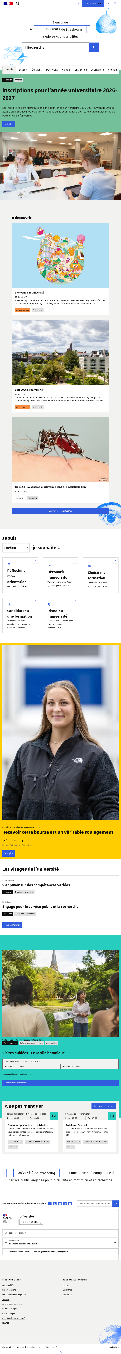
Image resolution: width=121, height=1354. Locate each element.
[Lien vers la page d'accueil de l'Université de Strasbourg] (17, 3)
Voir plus (9, 124)
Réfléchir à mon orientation (17, 576)
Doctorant (52, 69)
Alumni (66, 69)
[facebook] (50, 1203)
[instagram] (55, 1203)
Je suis (9, 538)
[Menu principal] (115, 3)
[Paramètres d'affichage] (78, 3)
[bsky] (70, 1203)
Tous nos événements (104, 1106)
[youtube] (60, 1203)
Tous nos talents (12, 924)
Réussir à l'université (57, 613)
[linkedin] (65, 1203)
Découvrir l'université (57, 574)
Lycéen (23, 69)
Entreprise (81, 69)
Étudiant (36, 69)
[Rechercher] (115, 1203)
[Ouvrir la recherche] (107, 3)
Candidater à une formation (19, 613)
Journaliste (97, 69)
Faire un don (90, 3)
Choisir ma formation (97, 575)
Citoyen (112, 69)
